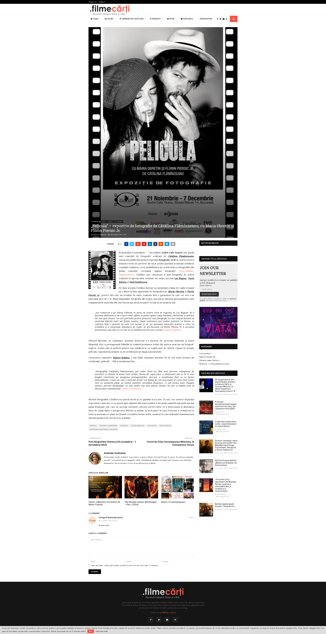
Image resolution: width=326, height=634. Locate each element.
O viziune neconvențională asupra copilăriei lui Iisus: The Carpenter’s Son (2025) (225, 405)
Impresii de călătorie (133, 19)
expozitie (124, 425)
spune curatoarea (131, 388)
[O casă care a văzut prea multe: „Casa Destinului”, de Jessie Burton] (206, 427)
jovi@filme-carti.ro (168, 612)
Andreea (93, 425)
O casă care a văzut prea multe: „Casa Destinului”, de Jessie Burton (226, 423)
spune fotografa (172, 329)
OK (90, 631)
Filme (110, 19)
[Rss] (227, 19)
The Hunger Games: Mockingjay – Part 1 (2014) (141, 503)
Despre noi (93, 2)
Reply (191, 517)
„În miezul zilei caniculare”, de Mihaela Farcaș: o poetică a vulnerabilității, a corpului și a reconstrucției (225, 485)
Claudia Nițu (221, 494)
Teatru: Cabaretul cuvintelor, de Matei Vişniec (104, 503)
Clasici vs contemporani (173, 502)
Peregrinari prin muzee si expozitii (102, 221)
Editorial (188, 19)
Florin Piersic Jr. (137, 425)
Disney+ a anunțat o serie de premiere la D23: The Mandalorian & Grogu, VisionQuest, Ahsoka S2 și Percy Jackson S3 (226, 445)
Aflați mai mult (102, 631)
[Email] (224, 19)
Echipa (101, 2)
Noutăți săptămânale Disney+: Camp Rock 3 (225, 505)
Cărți (95, 19)
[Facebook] (218, 19)
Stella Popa (221, 429)
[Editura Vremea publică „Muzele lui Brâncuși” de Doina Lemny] (206, 466)
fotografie (151, 425)
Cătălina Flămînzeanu (108, 425)
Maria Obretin (165, 425)
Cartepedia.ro (205, 353)
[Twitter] (221, 19)
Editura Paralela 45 (207, 357)
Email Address (206, 285)
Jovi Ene (220, 394)
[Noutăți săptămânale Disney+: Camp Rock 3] (206, 510)
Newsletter (206, 19)
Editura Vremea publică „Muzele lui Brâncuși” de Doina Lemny (226, 462)
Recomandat (119, 221)
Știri (171, 19)
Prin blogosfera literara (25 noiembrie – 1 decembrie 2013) (112, 443)
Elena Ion (220, 412)
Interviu (156, 19)
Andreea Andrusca (100, 235)
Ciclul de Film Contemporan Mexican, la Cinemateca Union (170, 443)
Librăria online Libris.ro (209, 360)
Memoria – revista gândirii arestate (214, 364)
